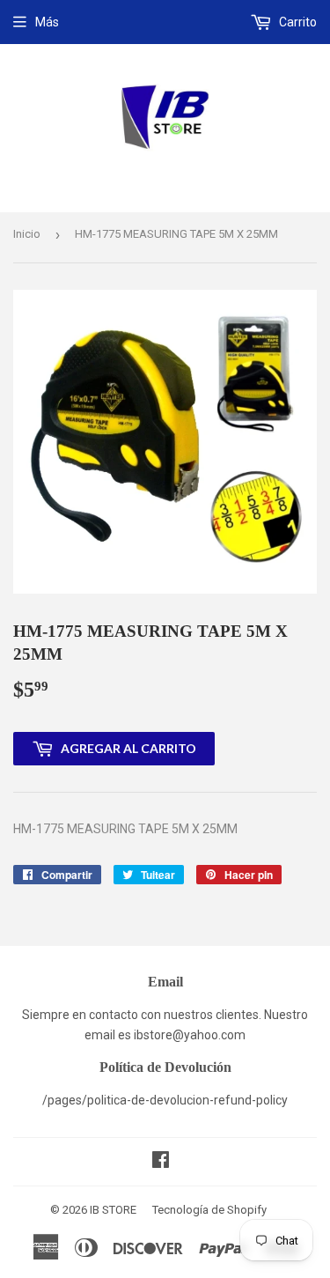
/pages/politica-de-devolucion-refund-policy (165, 1100)
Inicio (26, 233)
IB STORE (113, 1209)
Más (47, 22)
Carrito (296, 22)
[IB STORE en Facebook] (160, 1162)
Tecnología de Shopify (209, 1209)
